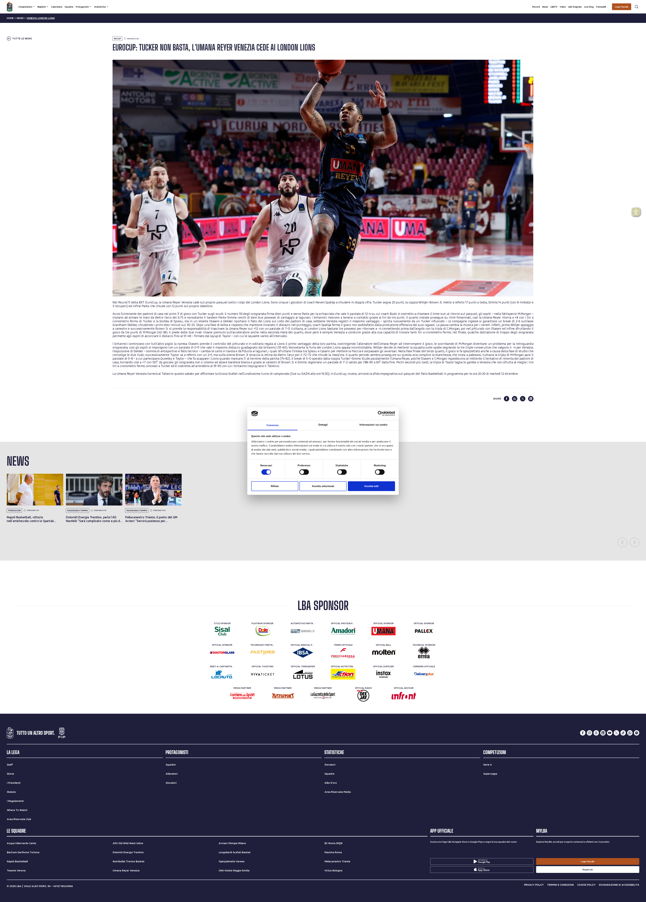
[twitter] (522, 398)
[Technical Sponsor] (424, 652)
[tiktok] (623, 733)
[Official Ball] (383, 652)
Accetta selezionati (323, 486)
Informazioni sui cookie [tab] (373, 424)
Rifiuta (275, 486)
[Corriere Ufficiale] (424, 674)
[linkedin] (530, 398)
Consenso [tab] (272, 425)
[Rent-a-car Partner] (222, 674)
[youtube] (609, 733)
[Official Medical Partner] (303, 652)
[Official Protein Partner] (343, 631)
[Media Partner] (242, 696)
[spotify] (636, 733)
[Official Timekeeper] (303, 674)
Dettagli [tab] (323, 424)
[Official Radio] (363, 696)
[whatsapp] (514, 398)
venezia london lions (41, 18)
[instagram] (589, 733)
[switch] (304, 472)
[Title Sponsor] (222, 631)
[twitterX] (616, 733)
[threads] (596, 733)
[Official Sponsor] (383, 631)
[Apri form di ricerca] (636, 6)
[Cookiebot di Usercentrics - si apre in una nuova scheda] (380, 413)
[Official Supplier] (383, 674)
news (20, 18)
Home (10, 18)
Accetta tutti (371, 486)
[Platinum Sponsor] (262, 631)
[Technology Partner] (262, 652)
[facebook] (506, 398)
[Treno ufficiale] (343, 652)
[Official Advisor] (403, 696)
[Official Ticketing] (262, 674)
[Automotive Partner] (303, 631)
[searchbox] (323, 4)
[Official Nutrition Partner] (343, 674)
